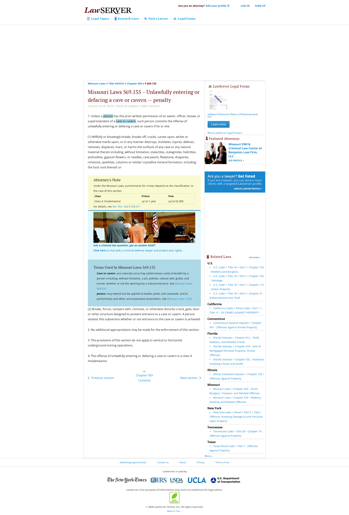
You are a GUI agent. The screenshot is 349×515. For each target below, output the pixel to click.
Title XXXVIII (116, 83)
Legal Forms (186, 19)
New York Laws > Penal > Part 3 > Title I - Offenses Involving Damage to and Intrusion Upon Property (236, 417)
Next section (189, 378)
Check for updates (126, 106)
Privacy (201, 462)
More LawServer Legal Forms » (225, 132)
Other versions (149, 106)
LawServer (107, 11)
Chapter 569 (134, 83)
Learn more (218, 124)
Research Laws (128, 19)
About (182, 462)
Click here (99, 250)
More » (209, 456)
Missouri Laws (97, 83)
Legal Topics (99, 19)
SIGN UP (260, 5)
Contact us (163, 462)
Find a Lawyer (158, 19)
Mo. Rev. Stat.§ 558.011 (127, 206)
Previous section (102, 378)
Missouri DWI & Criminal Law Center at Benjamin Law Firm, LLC (245, 150)
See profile (235, 160)
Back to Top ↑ (174, 511)
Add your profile (202, 5)
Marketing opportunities (133, 462)
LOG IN (245, 5)
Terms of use (222, 462)
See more (253, 257)
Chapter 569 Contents (144, 377)
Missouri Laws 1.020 (179, 298)
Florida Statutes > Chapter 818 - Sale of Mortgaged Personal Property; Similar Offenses (235, 351)
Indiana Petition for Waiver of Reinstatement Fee (233, 115)
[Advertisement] (174, 52)
